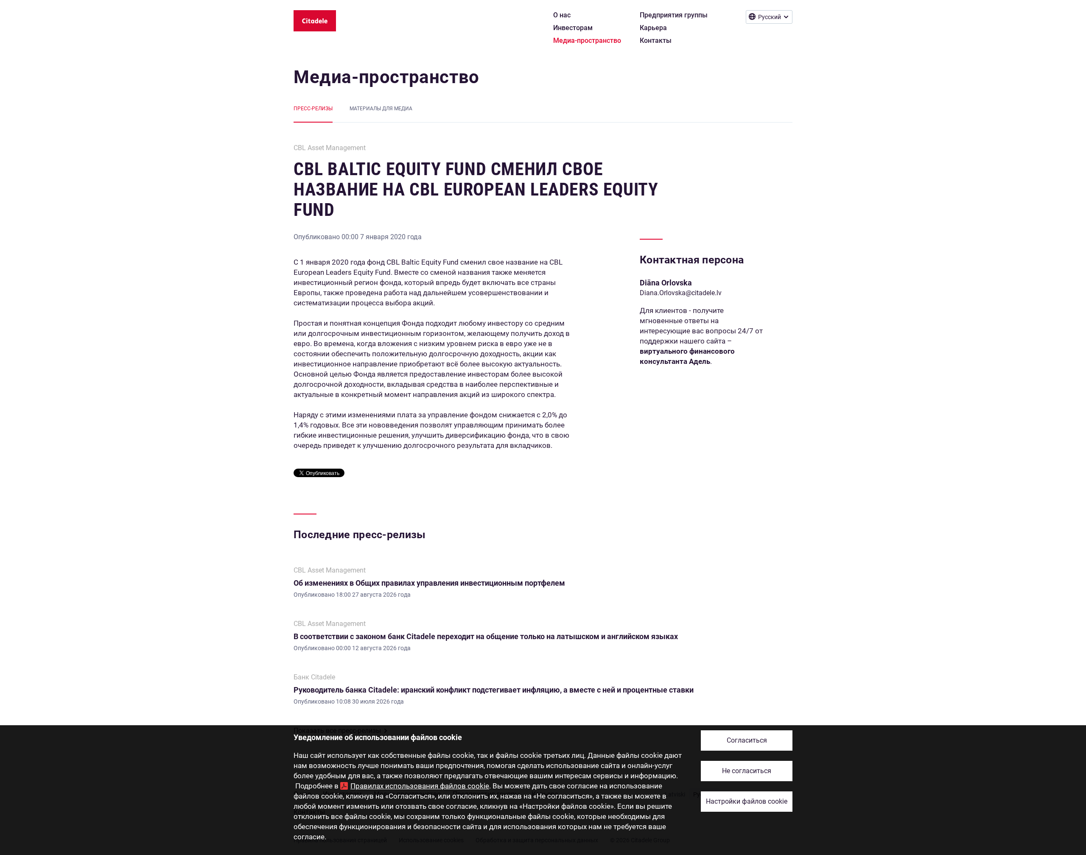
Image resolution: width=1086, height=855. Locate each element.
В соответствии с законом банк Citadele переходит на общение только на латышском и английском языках (486, 636)
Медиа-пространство (386, 77)
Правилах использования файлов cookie (419, 786)
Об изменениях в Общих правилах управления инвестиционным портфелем (429, 582)
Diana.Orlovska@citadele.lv (681, 293)
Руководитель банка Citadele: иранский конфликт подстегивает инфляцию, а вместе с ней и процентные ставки (494, 689)
